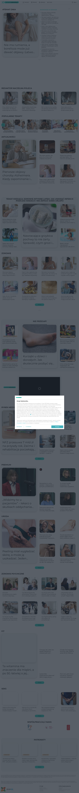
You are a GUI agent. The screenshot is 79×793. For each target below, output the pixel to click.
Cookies (24, 423)
